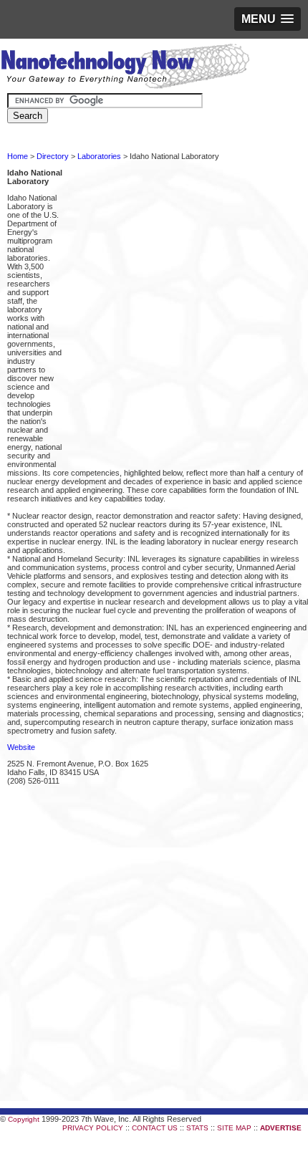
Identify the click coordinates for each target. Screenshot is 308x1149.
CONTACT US (155, 1128)
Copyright (23, 1119)
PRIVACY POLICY (92, 1128)
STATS (197, 1128)
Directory (53, 156)
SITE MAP (234, 1128)
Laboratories (99, 156)
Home (17, 156)
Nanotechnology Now (125, 68)
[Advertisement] (154, 314)
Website (21, 747)
